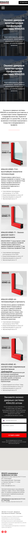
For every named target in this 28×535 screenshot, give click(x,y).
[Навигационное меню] (3, 8)
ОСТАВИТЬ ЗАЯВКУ (14, 435)
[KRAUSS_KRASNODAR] (2, 532)
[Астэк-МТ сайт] (5, 532)
